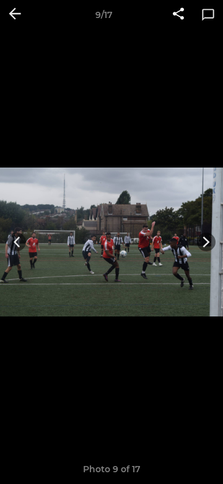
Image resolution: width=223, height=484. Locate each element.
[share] (178, 15)
